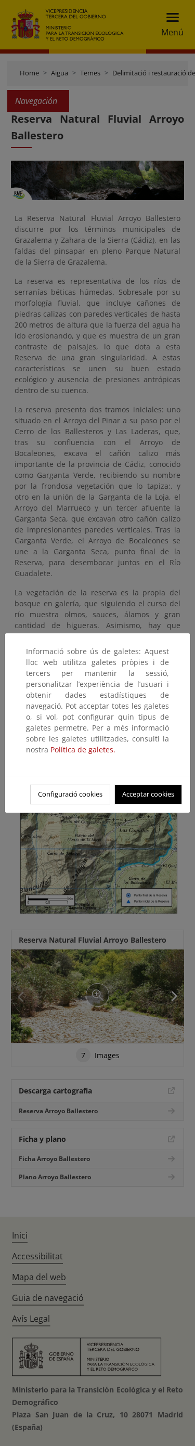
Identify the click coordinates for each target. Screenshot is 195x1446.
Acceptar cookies (148, 794)
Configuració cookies (70, 794)
